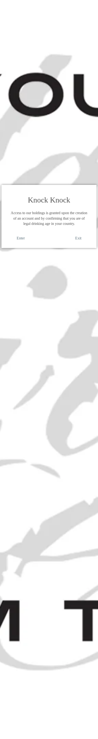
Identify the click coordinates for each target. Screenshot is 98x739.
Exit (78, 238)
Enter (21, 238)
